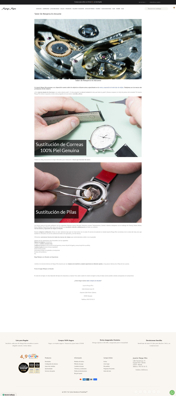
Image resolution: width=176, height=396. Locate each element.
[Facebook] (136, 392)
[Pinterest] (145, 392)
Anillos (62, 8)
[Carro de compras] (173, 8)
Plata (113, 8)
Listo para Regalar (22, 340)
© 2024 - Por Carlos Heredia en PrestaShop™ (74, 392)
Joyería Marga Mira (88, 285)
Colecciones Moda (106, 8)
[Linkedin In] (158, 392)
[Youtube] (154, 392)
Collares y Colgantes (78, 8)
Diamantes (39, 8)
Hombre (118, 8)
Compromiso (46, 8)
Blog (122, 8)
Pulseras (98, 8)
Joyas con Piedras (90, 8)
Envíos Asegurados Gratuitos (110, 340)
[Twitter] (140, 392)
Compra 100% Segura (66, 340)
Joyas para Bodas (54, 8)
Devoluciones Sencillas (154, 340)
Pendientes (68, 8)
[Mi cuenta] (170, 8)
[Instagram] (149, 392)
